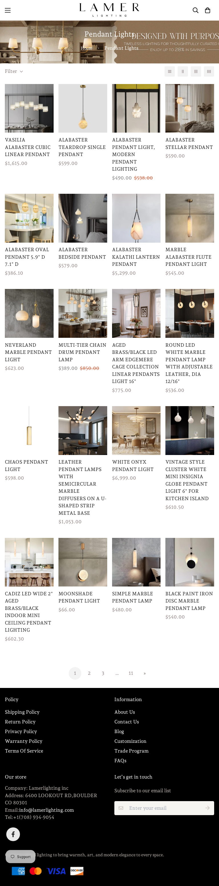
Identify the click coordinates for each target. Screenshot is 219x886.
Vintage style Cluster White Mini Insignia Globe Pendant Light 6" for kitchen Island (187, 480)
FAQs (120, 760)
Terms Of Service (24, 751)
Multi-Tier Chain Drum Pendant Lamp (82, 352)
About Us (124, 712)
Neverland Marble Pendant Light (28, 352)
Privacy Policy (21, 731)
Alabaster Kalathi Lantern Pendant (136, 257)
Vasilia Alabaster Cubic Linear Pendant (27, 147)
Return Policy (20, 722)
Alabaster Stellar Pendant (189, 143)
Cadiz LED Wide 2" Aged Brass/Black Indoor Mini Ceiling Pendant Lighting (29, 612)
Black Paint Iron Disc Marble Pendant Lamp (189, 601)
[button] (207, 10)
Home (86, 48)
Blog (119, 731)
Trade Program (131, 751)
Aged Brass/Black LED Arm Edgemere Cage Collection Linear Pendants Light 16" (136, 363)
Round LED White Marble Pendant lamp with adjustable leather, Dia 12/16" (189, 363)
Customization (130, 741)
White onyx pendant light (133, 465)
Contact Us (126, 722)
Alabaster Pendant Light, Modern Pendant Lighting (133, 154)
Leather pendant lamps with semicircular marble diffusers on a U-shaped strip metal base (82, 487)
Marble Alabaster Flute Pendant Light (188, 257)
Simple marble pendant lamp (132, 597)
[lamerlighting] (109, 10)
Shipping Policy (22, 712)
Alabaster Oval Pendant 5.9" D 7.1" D (27, 257)
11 (131, 673)
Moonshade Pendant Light (79, 597)
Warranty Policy (23, 741)
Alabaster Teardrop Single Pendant (82, 147)
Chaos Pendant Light (26, 465)
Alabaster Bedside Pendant (82, 253)
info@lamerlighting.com (46, 810)
